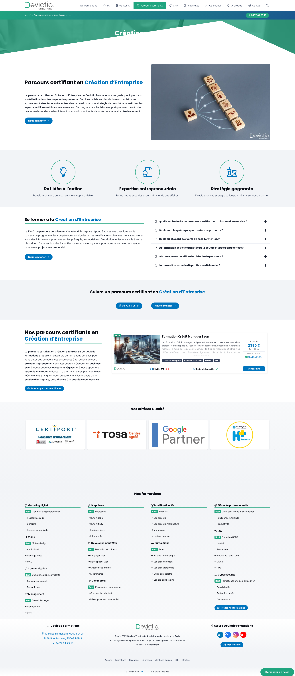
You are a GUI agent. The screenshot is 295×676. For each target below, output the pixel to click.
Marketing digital (37, 505)
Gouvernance (223, 599)
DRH (28, 612)
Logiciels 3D (159, 518)
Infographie (96, 536)
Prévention (222, 549)
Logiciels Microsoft (163, 561)
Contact (186, 660)
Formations (120, 660)
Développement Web (104, 542)
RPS (218, 567)
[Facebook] (228, 635)
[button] (267, 5)
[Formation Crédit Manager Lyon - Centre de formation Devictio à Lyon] (136, 349)
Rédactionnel (33, 587)
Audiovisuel (32, 549)
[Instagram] (236, 635)
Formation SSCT (230, 537)
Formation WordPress (106, 549)
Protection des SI (225, 593)
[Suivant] (274, 450)
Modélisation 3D (164, 505)
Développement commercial (104, 599)
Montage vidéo (34, 555)
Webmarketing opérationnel (46, 511)
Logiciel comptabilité (163, 579)
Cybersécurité (226, 574)
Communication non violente (46, 575)
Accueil (108, 660)
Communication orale (37, 581)
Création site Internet (100, 567)
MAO (29, 561)
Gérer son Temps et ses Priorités (238, 511)
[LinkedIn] (220, 635)
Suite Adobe (96, 518)
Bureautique (161, 542)
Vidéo (31, 536)
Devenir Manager (40, 600)
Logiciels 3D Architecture (166, 524)
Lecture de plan (161, 536)
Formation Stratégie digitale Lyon (238, 581)
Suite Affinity (96, 524)
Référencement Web (37, 530)
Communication (37, 568)
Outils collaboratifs (162, 573)
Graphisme (97, 505)
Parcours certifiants (193, 360)
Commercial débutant (101, 593)
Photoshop (100, 511)
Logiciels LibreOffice (163, 567)
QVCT (219, 561)
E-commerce (96, 573)
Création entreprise (172, 360)
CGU (177, 660)
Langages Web (98, 555)
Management (36, 593)
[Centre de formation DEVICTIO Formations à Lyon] (39, 6)
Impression (159, 530)
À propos (147, 660)
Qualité (208, 360)
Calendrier (134, 660)
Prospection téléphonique (108, 587)
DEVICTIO (144, 671)
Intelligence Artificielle (227, 518)
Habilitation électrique (227, 555)
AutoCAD (163, 511)
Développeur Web (99, 561)
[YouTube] (243, 635)
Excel (161, 549)
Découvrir (255, 369)
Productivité (222, 524)
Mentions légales (163, 660)
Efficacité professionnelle (232, 505)
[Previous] (20, 450)
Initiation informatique (164, 555)
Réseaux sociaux (35, 518)
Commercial (98, 580)
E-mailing (31, 524)
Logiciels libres (97, 530)
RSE (216, 360)
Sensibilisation (223, 587)
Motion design (39, 543)
